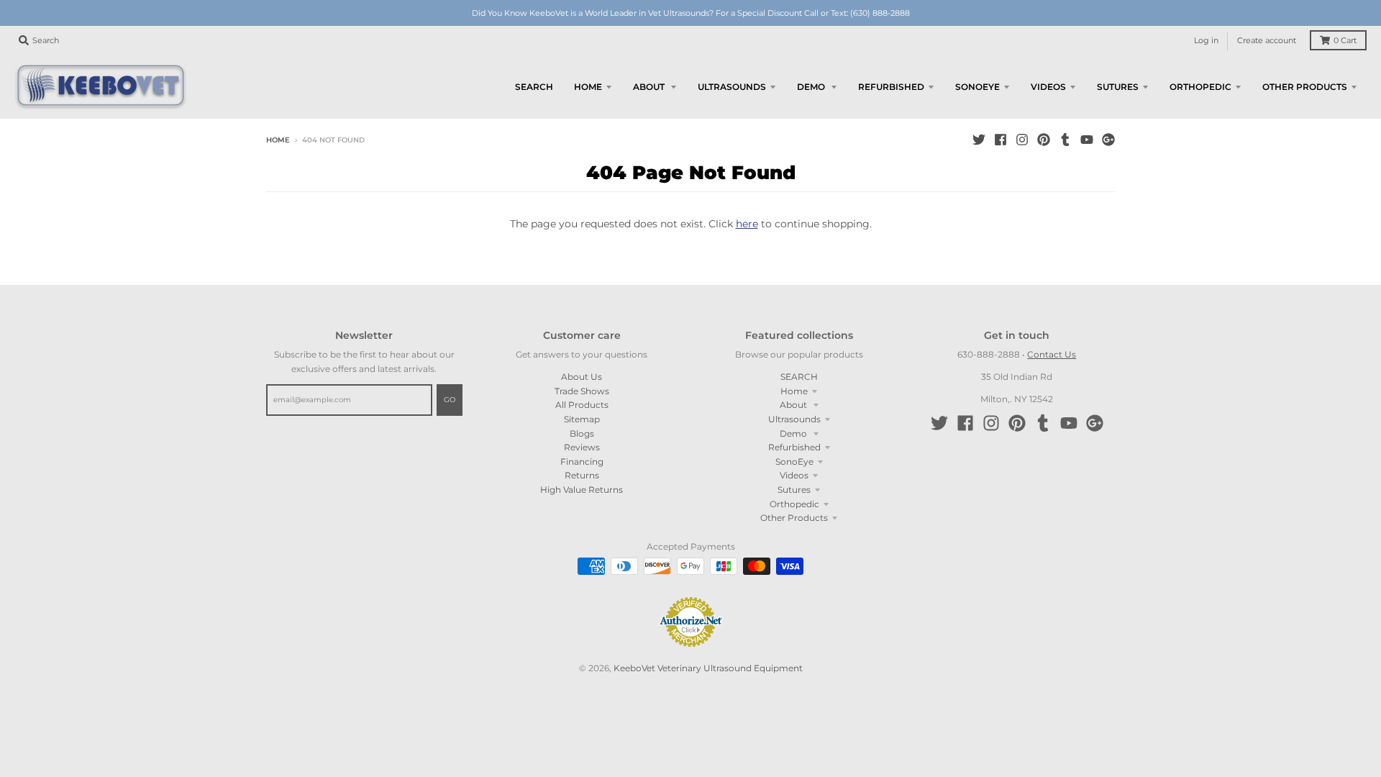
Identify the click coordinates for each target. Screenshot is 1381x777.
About (794, 404)
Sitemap (582, 419)
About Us (581, 376)
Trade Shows (582, 391)
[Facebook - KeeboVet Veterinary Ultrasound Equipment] (1000, 139)
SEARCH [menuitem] (534, 86)
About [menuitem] (650, 86)
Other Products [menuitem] (1304, 86)
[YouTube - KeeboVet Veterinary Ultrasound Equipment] (1086, 139)
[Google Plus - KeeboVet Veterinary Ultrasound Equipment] (1108, 139)
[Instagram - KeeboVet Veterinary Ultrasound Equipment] (1022, 139)
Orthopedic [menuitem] (1200, 86)
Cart (1345, 40)
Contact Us (1051, 354)
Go (449, 400)
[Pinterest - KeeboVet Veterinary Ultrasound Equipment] (1043, 139)
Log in (1206, 40)
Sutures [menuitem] (1118, 86)
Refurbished (794, 447)
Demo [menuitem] (812, 86)
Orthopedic (794, 504)
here (747, 223)
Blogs (582, 433)
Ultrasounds (794, 419)
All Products (582, 404)
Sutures (794, 489)
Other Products (794, 517)
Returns (582, 475)
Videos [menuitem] (1048, 86)
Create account (1266, 40)
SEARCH (799, 376)
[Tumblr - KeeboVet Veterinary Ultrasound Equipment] (1065, 139)
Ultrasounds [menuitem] (732, 86)
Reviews (582, 447)
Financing (581, 461)
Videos (794, 475)
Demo (794, 433)
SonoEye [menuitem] (977, 86)
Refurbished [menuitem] (891, 86)
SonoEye (794, 461)
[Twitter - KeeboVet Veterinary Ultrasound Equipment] (978, 139)
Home (278, 140)
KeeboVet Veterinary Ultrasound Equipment (708, 668)
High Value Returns (581, 489)
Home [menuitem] (588, 86)
